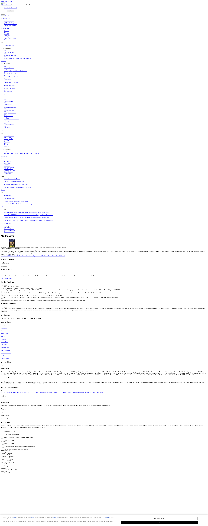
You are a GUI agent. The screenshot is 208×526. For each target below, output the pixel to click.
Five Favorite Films (9, 167)
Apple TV (6, 34)
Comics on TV (8, 164)
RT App (3, 156)
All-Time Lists (7, 161)
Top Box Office (8, 22)
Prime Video (7, 35)
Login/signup (11, 11)
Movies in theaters (5, 18)
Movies (7, 15)
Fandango (6, 31)
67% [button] (18, 250)
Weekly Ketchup (8, 172)
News (6, 156)
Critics (5, 9)
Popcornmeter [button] (23, 250)
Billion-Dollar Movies (9, 230)
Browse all (6, 39)
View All (3, 94)
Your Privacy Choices (159, 518)
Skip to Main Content (6, 1)
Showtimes (8, 223)
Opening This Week (9, 21)
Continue (159, 522)
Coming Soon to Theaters (10, 24)
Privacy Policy (55, 517)
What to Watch (9, 45)
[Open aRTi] (3, 3)
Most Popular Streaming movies (12, 37)
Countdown (7, 166)
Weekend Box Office (9, 170)
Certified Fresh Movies (10, 25)
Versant (14, 517)
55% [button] (2, 250)
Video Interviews (8, 169)
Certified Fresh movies (10, 38)
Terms (32, 517)
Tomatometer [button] (6, 250)
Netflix (5, 32)
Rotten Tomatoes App (9, 232)
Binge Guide (7, 163)
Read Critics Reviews (6, 278)
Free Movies (7, 227)
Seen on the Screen (9, 229)
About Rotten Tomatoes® (10, 8)
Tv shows (3, 61)
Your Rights (107, 517)
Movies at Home (5, 28)
